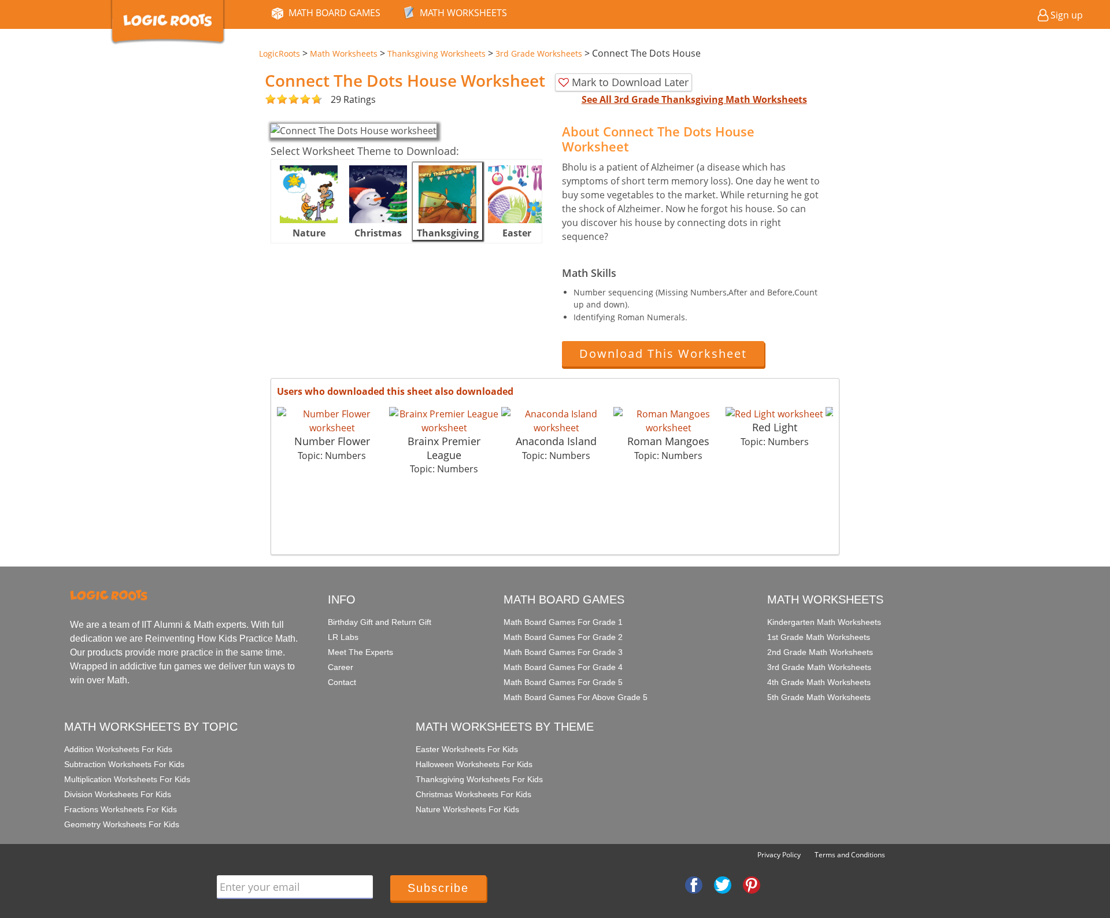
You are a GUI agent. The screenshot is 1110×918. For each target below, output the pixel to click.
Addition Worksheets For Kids (118, 749)
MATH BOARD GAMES (334, 12)
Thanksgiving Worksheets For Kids (479, 779)
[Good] (276, 100)
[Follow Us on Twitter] (722, 884)
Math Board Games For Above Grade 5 (576, 697)
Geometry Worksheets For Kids (121, 824)
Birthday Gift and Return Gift (379, 622)
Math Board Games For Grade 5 (563, 682)
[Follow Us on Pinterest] (751, 884)
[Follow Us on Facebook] (693, 884)
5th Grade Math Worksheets (819, 697)
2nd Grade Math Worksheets (820, 652)
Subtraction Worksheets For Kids (124, 764)
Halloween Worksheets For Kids (474, 764)
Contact (342, 682)
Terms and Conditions (850, 855)
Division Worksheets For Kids (117, 794)
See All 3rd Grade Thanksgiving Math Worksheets (694, 99)
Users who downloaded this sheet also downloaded (395, 391)
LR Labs (343, 637)
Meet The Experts (360, 652)
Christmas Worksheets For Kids (473, 794)
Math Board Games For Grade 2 (563, 637)
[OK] (270, 100)
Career (340, 667)
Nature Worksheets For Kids (467, 809)
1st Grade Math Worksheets (818, 637)
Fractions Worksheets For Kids (120, 809)
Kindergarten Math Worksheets (824, 622)
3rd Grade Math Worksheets (819, 667)
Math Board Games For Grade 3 (563, 652)
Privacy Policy (779, 855)
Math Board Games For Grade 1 (563, 622)
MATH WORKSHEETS (463, 12)
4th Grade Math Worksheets (819, 682)
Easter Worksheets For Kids (467, 749)
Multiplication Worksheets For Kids (127, 779)
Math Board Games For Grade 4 (563, 667)
